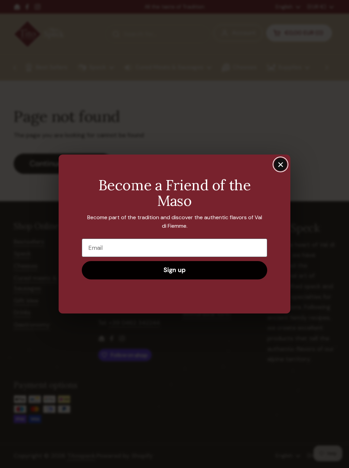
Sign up (174, 270)
